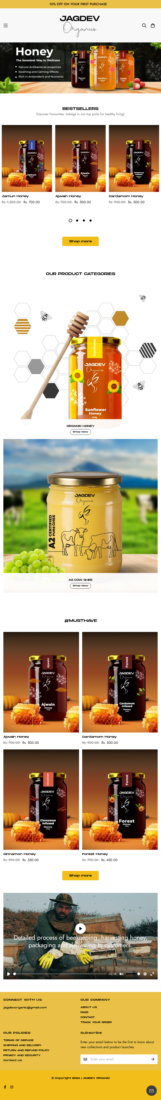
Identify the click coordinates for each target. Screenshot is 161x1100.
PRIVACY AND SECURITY (21, 1055)
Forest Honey (95, 854)
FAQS (84, 1012)
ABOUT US (88, 1007)
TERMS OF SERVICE (18, 1040)
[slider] (60, 974)
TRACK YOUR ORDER (96, 1022)
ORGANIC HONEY (81, 426)
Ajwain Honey (68, 196)
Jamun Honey (15, 196)
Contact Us (12, 1060)
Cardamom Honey (126, 196)
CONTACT (87, 1017)
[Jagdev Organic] (80, 25)
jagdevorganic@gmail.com (25, 1007)
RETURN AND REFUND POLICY (26, 1050)
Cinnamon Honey (19, 854)
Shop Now (80, 432)
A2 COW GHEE (80, 580)
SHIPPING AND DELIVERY (22, 1045)
